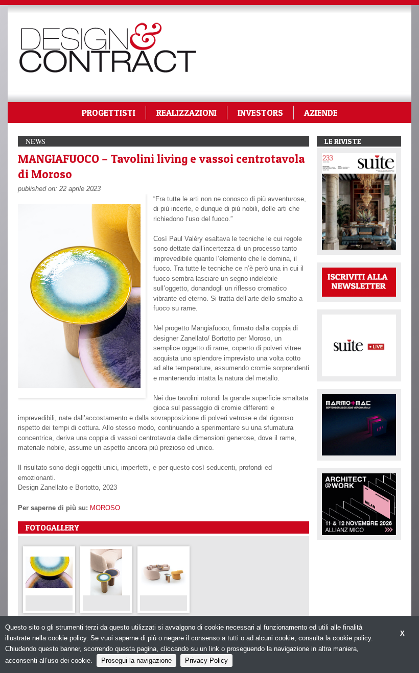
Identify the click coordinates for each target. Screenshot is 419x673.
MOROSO (105, 508)
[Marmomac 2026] (359, 424)
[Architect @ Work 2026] (359, 503)
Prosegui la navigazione (136, 660)
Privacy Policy (206, 660)
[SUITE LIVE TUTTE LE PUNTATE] (359, 344)
